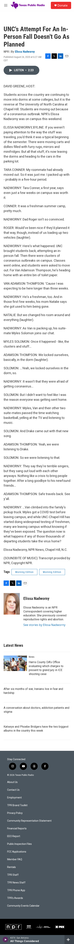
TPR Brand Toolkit (17, 805)
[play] (5, 939)
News (31, 656)
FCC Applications (16, 851)
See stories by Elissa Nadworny (44, 625)
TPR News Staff (16, 882)
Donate (62, 5)
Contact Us (13, 790)
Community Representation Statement (29, 820)
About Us (12, 782)
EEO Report (13, 836)
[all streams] (69, 939)
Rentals (11, 867)
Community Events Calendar (23, 905)
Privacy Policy (15, 813)
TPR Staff (13, 875)
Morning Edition (24, 572)
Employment (14, 797)
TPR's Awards (15, 898)
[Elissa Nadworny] (12, 604)
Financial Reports (17, 828)
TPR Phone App (16, 890)
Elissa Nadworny (25, 51)
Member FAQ (14, 859)
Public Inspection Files (19, 844)
